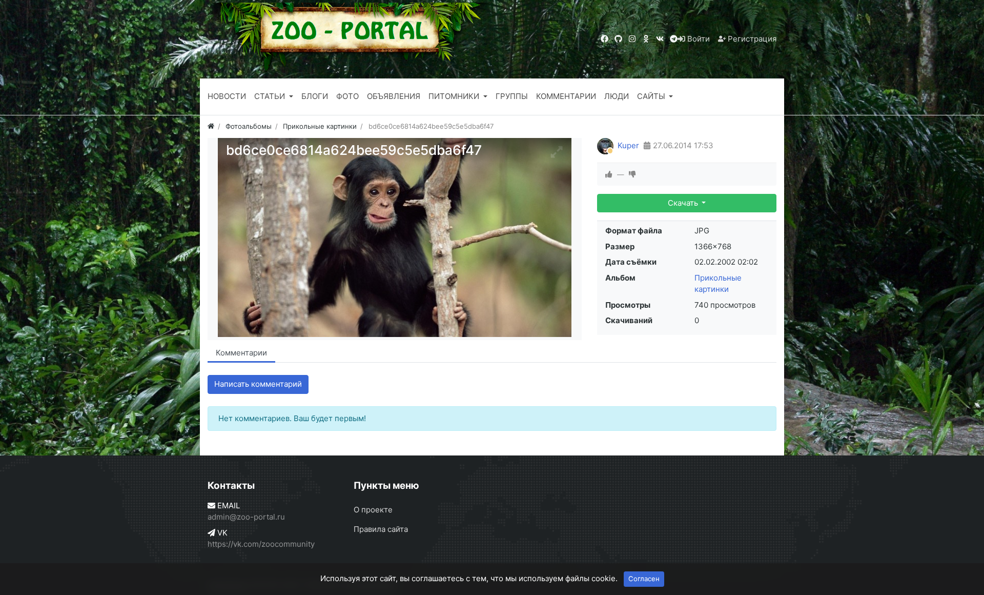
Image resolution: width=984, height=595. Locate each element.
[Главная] (211, 126)
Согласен (644, 578)
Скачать (684, 203)
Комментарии (241, 353)
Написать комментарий (258, 384)
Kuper (628, 145)
